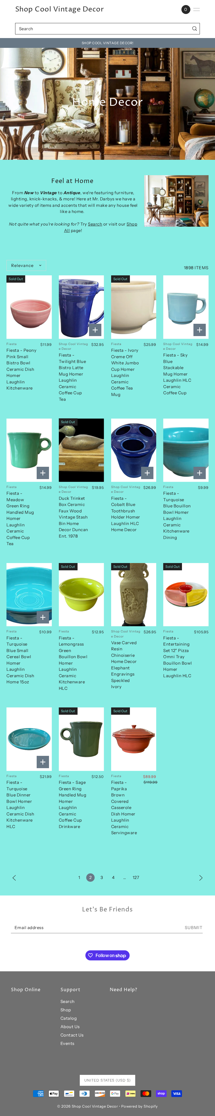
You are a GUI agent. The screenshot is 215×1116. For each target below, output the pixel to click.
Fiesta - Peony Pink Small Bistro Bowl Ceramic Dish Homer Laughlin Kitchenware (21, 369)
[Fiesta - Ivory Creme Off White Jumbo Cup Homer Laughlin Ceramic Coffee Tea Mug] (133, 307)
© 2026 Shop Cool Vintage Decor (87, 1106)
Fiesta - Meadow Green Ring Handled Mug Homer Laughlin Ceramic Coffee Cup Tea (20, 518)
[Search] (194, 28)
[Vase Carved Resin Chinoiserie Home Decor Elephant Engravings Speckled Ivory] (133, 594)
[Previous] (14, 877)
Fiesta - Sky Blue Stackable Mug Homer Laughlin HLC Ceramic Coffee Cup (177, 373)
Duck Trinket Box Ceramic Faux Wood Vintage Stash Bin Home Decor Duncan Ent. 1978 (73, 517)
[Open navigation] (196, 9)
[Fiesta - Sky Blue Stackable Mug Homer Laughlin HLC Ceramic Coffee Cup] (186, 307)
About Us (70, 1026)
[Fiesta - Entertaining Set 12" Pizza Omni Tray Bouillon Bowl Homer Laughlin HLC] (186, 594)
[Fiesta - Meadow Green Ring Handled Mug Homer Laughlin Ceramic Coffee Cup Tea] (29, 450)
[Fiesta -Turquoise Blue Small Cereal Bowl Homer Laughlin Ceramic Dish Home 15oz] (29, 594)
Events (67, 1043)
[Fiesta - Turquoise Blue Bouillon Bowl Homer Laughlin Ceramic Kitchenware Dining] (186, 450)
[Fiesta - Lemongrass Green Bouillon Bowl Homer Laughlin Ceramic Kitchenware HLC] (81, 594)
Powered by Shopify (139, 1106)
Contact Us (72, 1035)
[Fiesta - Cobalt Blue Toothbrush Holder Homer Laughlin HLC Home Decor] (133, 450)
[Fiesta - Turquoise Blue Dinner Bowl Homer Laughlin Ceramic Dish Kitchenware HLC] (29, 739)
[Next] (201, 877)
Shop (65, 1009)
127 (136, 877)
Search (95, 224)
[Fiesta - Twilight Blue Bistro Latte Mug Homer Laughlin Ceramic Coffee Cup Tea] (81, 307)
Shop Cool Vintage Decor (59, 9)
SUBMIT (194, 927)
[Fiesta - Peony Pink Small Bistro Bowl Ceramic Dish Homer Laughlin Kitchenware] (29, 307)
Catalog (68, 1018)
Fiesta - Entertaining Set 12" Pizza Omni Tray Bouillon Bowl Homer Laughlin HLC (177, 656)
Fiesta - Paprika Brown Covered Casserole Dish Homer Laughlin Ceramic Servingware (124, 807)
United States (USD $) (107, 1080)
